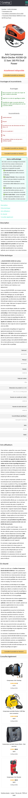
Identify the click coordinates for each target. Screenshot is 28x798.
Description (4, 205)
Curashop (4, 9)
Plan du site (18, 793)
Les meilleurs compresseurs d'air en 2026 (12, 13)
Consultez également (7, 217)
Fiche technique (5, 208)
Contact (12, 793)
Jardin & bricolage (12, 9)
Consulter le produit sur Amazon (14, 75)
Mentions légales (5, 793)
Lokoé (14, 795)
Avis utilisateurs (5, 211)
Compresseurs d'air (7, 11)
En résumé (4, 214)
